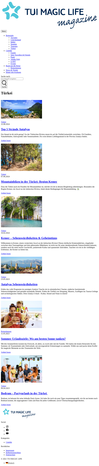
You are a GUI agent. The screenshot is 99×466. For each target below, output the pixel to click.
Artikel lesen (6, 141)
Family (13, 53)
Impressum (10, 450)
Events (13, 64)
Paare (13, 57)
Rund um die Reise (13, 66)
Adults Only (15, 59)
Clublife (9, 51)
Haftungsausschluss (13, 453)
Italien (13, 42)
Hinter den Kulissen (13, 72)
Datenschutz (10, 455)
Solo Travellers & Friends (20, 55)
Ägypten (14, 38)
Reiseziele (10, 35)
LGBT (13, 61)
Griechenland (16, 40)
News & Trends (12, 70)
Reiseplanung (16, 68)
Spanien (14, 44)
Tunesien (14, 46)
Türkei (13, 48)
